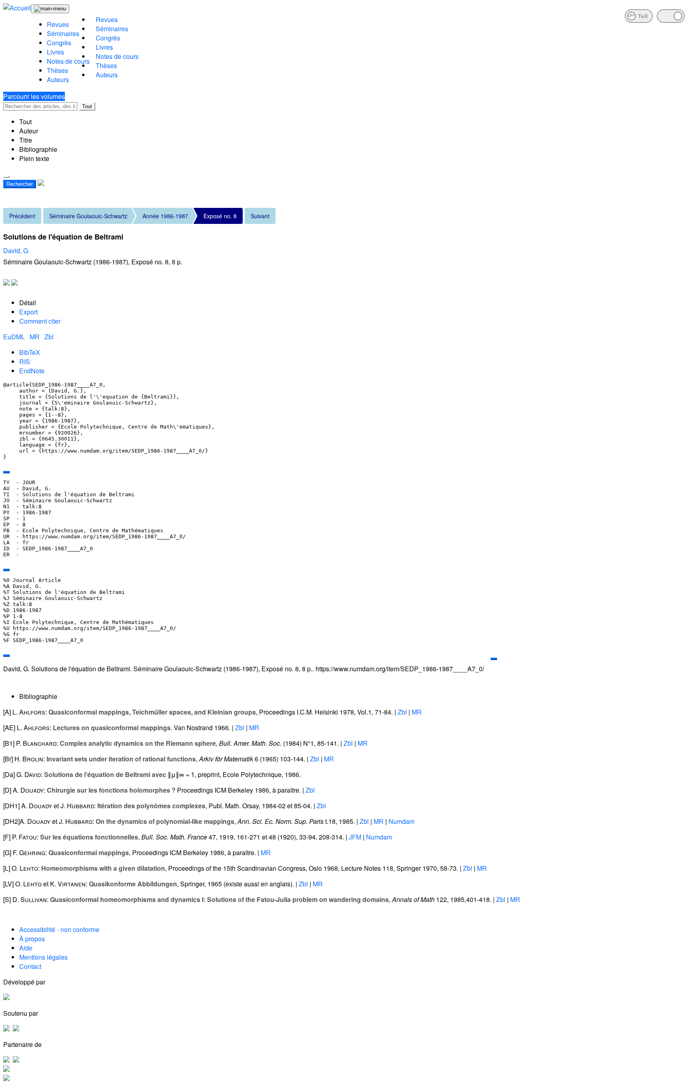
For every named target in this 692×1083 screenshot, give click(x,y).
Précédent (22, 216)
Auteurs (58, 79)
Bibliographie (38, 149)
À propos (32, 938)
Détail (27, 302)
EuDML (14, 336)
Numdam (401, 821)
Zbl (49, 336)
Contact (30, 966)
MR (35, 336)
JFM (355, 836)
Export (28, 311)
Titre (25, 140)
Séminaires (63, 33)
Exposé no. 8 (220, 216)
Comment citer (39, 321)
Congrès (59, 42)
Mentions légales (43, 957)
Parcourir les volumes (34, 96)
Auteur (28, 130)
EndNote (31, 370)
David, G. (16, 250)
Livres (55, 51)
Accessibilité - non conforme (59, 929)
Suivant (260, 216)
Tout (87, 106)
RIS (24, 361)
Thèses (57, 70)
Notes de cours (68, 61)
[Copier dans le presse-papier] (6, 472)
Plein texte (34, 158)
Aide (25, 947)
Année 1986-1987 (165, 216)
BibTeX (29, 352)
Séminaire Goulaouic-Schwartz (88, 216)
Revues (58, 24)
